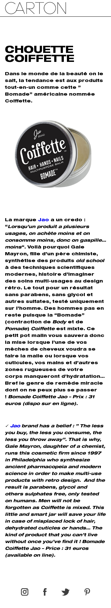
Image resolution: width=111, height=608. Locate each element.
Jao (43, 220)
